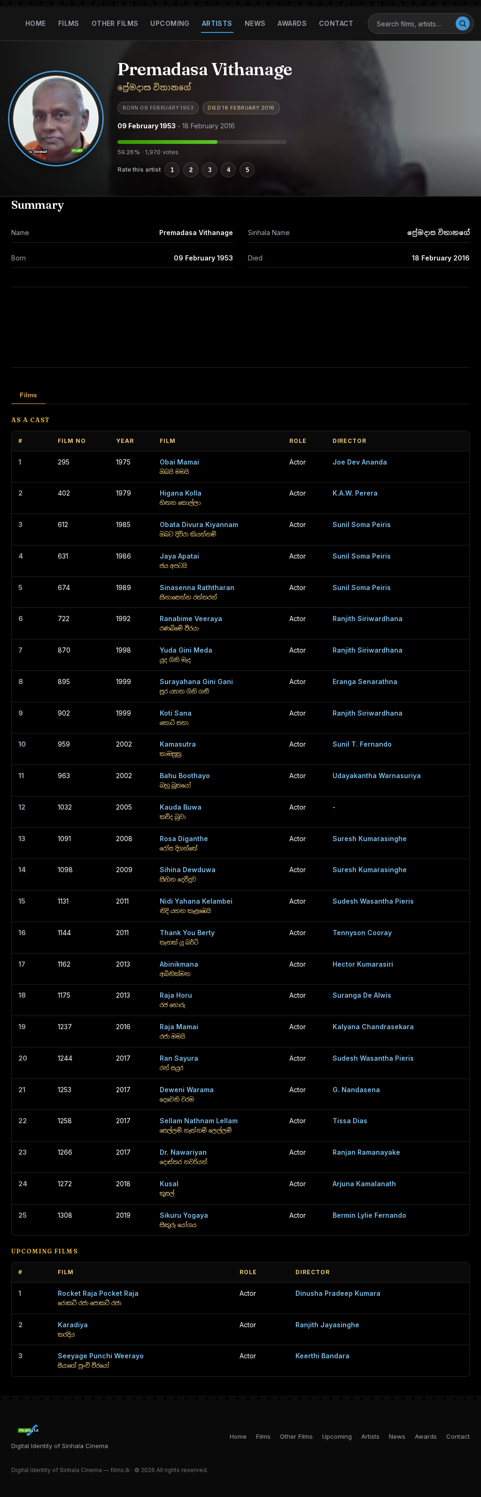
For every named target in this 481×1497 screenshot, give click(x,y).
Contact (336, 23)
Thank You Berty (187, 933)
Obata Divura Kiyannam (199, 524)
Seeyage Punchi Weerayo (101, 1356)
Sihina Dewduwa (188, 870)
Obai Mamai (179, 462)
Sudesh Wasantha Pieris (373, 901)
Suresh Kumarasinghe (370, 839)
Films (68, 23)
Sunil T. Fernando (362, 744)
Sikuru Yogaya (184, 1215)
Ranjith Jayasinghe (327, 1325)
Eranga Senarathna (365, 681)
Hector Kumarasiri (363, 964)
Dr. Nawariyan (183, 1152)
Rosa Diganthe (184, 839)
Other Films (115, 23)
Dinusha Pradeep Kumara (337, 1293)
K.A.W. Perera (355, 493)
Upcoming (169, 23)
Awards (292, 23)
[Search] (463, 23)
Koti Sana (176, 713)
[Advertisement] (240, 327)
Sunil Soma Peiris (362, 524)
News (255, 23)
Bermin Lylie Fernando (369, 1215)
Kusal (169, 1184)
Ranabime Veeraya (191, 618)
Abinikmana (179, 964)
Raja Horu (176, 995)
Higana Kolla (181, 493)
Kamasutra (178, 744)
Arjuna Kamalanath (364, 1184)
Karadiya (73, 1325)
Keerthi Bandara (322, 1356)
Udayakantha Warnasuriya (377, 776)
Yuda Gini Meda (186, 650)
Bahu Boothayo (185, 776)
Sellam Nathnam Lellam (199, 1121)
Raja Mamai (179, 1027)
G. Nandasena (356, 1090)
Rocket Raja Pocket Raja (98, 1293)
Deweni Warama (187, 1090)
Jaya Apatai (179, 556)
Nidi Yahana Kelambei (196, 901)
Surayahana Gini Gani (196, 681)
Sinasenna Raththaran (197, 587)
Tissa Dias (350, 1121)
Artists (217, 23)
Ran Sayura (179, 1058)
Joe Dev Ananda (360, 462)
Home (35, 23)
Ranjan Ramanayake (366, 1152)
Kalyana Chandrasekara (373, 1027)
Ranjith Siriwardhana (368, 618)
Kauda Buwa (181, 807)
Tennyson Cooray (362, 933)
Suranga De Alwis (362, 995)
